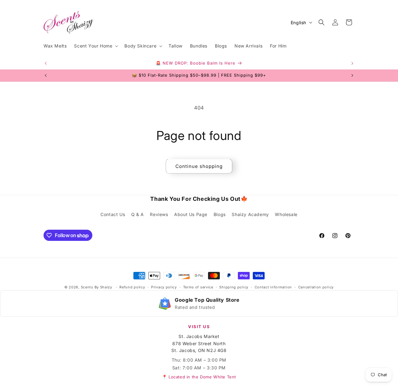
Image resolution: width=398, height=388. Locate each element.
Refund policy (132, 287)
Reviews (159, 214)
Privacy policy (164, 287)
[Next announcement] (352, 63)
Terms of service (198, 287)
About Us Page (190, 214)
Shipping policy (233, 287)
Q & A (137, 214)
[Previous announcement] (46, 63)
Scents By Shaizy (96, 287)
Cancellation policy (316, 287)
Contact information (273, 287)
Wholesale (286, 214)
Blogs (220, 214)
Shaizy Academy (250, 214)
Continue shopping (199, 166)
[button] (95, 45)
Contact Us (112, 214)
